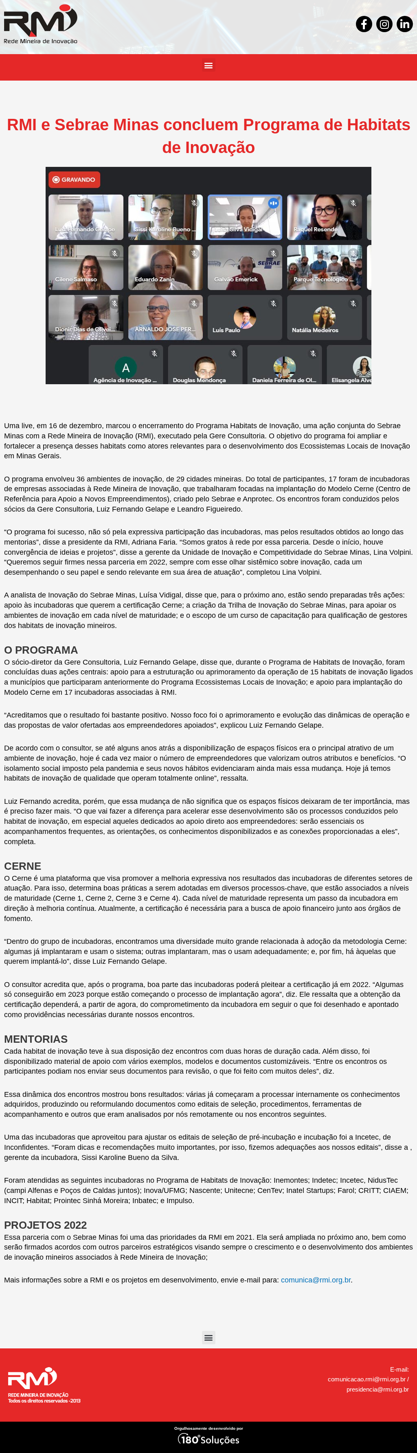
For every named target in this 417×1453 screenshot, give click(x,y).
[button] (208, 65)
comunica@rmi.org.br (316, 1280)
